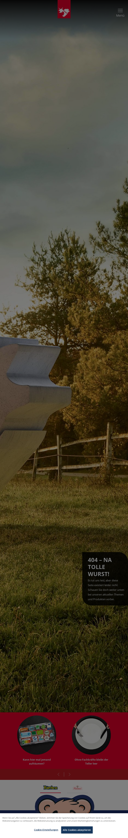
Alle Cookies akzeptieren (77, 829)
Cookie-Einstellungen (46, 829)
